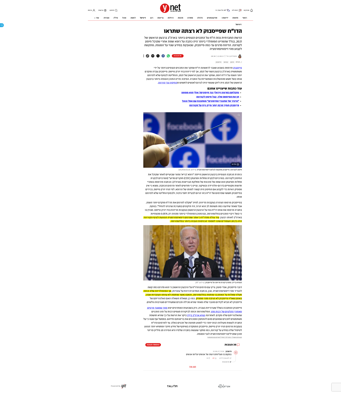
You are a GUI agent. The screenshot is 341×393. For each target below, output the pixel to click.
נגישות (100, 10)
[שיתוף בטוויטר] (158, 55)
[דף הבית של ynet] (170, 12)
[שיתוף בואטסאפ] (168, 55)
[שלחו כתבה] (152, 55)
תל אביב (220, 10)
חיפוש (112, 10)
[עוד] (143, 55)
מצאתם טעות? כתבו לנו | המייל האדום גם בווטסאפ (224, 337)
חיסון (232, 62)
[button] (216, 10)
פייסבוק (218, 62)
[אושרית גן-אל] (239, 56)
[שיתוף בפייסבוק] (163, 55)
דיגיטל (238, 25)
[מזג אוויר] (228, 11)
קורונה (226, 62)
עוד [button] (97, 18)
